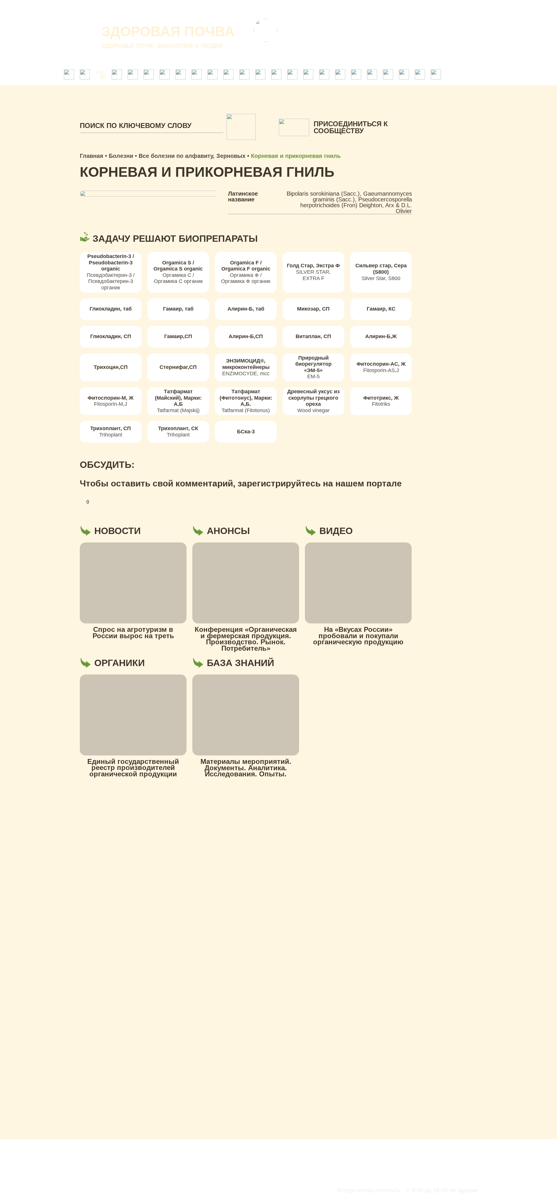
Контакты (405, 9)
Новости (340, 9)
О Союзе (306, 9)
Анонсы (372, 9)
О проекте (270, 9)
